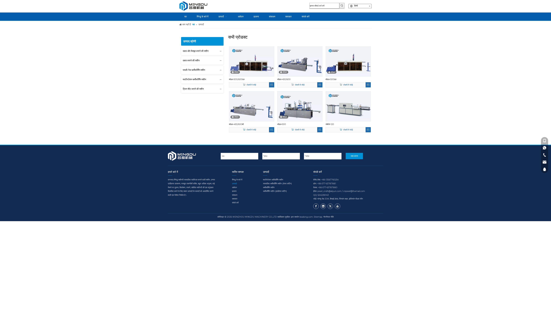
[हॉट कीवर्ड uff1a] (342, 5)
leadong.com (306, 217)
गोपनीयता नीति (328, 217)
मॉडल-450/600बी (236, 124)
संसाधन (234, 195)
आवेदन (234, 187)
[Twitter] (330, 206)
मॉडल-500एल (331, 79)
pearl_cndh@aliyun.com (329, 191)
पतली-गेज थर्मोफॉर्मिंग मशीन (194, 70)
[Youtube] (337, 206)
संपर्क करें (235, 202)
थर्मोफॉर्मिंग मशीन (268, 187)
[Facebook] (316, 206)
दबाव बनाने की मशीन (191, 60)
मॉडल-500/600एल (237, 79)
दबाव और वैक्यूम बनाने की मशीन (195, 51)
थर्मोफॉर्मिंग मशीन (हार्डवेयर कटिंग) (275, 191)
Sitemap (318, 217)
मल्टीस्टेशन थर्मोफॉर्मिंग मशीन (194, 79)
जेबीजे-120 (330, 124)
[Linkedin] (323, 206)
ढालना (234, 191)
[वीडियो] (251, 61)
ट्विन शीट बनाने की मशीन (193, 89)
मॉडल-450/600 (284, 79)
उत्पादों (234, 183)
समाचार (234, 198)
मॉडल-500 (281, 124)
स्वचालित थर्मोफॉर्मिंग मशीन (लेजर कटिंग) (277, 183)
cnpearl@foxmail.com (354, 191)
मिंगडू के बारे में (237, 179)
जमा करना (354, 156)
